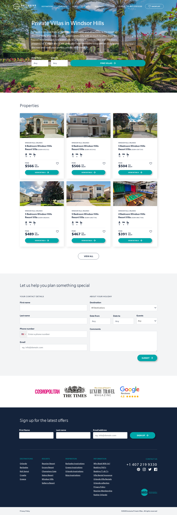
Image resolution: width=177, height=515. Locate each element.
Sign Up (141, 435)
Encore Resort (48, 467)
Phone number (27, 329)
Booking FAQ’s (100, 467)
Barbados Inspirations (74, 464)
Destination (95, 302)
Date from (36, 58)
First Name (24, 430)
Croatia (23, 475)
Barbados (24, 467)
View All (88, 256)
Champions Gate (49, 471)
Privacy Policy (99, 487)
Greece (23, 479)
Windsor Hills (48, 479)
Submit (146, 358)
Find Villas (106, 63)
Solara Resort (47, 475)
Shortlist (156, 6)
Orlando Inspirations (74, 471)
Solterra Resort (48, 483)
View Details (40, 172)
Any (35, 63)
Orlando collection (101, 483)
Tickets (86, 6)
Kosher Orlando (100, 495)
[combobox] (130, 308)
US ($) (121, 6)
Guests (139, 315)
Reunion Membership (103, 491)
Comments (95, 329)
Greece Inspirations (73, 467)
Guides (75, 6)
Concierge (62, 6)
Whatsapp (99, 6)
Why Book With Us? (102, 464)
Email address (100, 430)
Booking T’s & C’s (101, 471)
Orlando (23, 464)
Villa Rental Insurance (103, 475)
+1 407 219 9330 (134, 6)
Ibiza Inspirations (72, 475)
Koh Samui (24, 471)
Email (22, 342)
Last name (25, 315)
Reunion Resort (48, 464)
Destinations (47, 6)
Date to (54, 58)
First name (25, 302)
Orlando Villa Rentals (103, 479)
